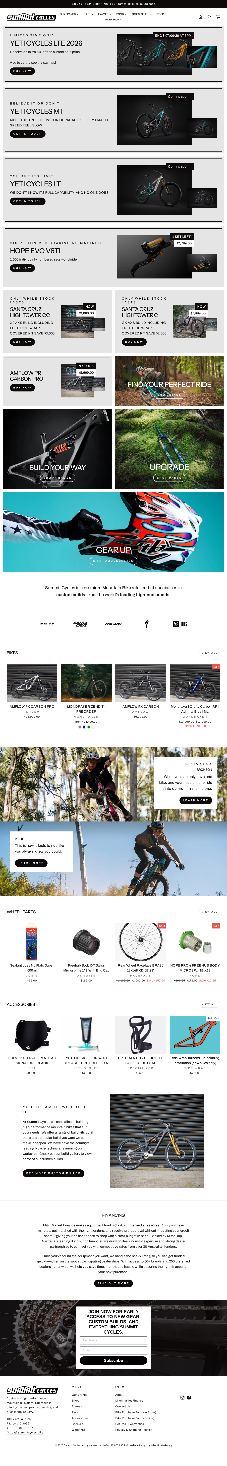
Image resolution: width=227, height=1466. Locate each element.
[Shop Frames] (57, 449)
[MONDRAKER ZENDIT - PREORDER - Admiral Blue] (84, 727)
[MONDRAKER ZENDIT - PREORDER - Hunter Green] (88, 727)
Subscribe (113, 1360)
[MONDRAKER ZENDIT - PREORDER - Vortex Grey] (79, 727)
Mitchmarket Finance (129, 1400)
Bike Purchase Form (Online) (134, 1418)
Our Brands (68, 14)
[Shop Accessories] (113, 532)
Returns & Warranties (129, 1424)
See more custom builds (53, 1173)
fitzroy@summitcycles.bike (25, 1432)
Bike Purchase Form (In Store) (135, 1412)
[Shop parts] (169, 449)
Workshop (112, 19)
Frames (103, 14)
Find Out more (113, 1283)
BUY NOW (22, 268)
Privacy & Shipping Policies (133, 1429)
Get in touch (27, 133)
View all (210, 653)
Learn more (31, 863)
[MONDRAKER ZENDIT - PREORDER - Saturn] (93, 727)
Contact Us (122, 1406)
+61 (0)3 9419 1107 (20, 1428)
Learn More (196, 800)
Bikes (87, 14)
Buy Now (22, 71)
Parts (120, 14)
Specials (161, 14)
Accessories (140, 14)
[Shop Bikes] (169, 381)
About (119, 1394)
